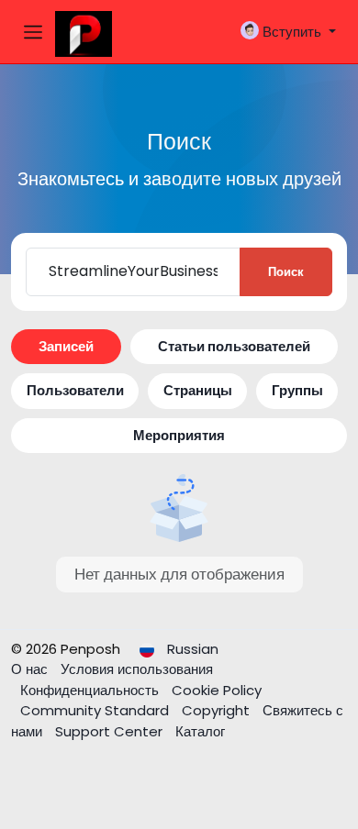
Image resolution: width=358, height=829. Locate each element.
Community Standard (96, 710)
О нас (31, 669)
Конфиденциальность (91, 690)
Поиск (286, 272)
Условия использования (137, 669)
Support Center (110, 731)
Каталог (200, 731)
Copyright (217, 710)
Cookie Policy (217, 690)
